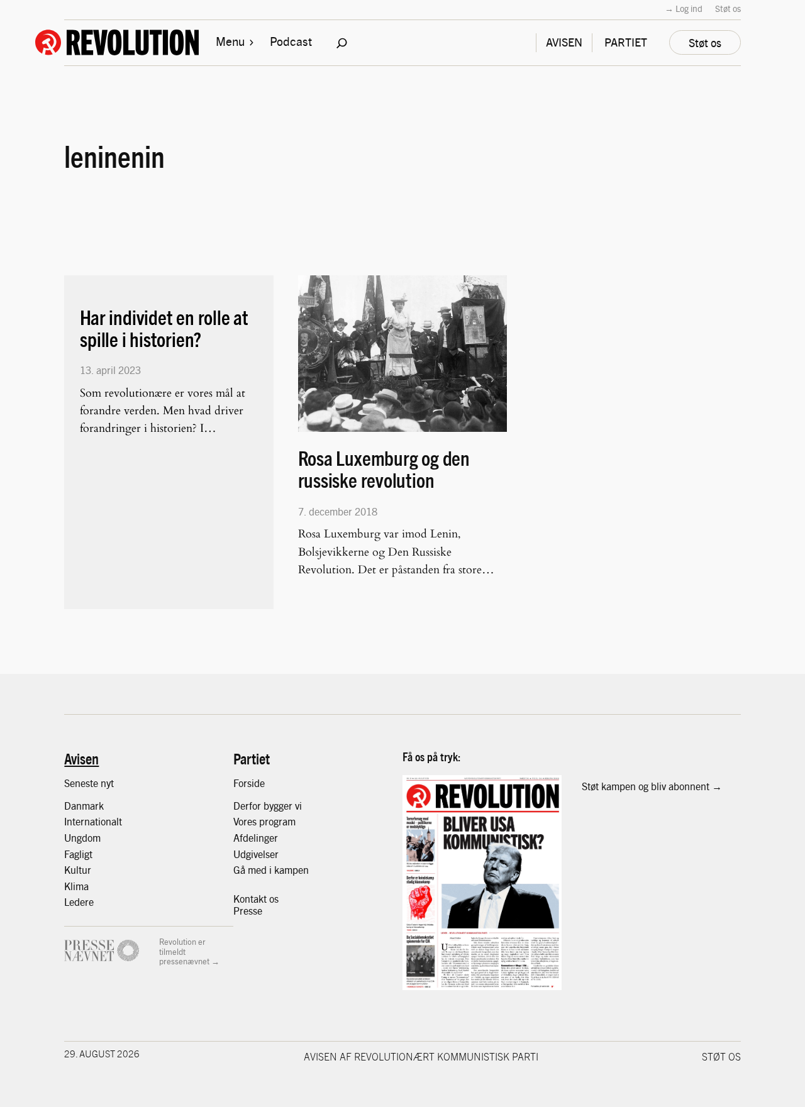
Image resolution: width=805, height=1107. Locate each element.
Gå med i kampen (271, 869)
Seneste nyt (89, 783)
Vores (246, 821)
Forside (249, 783)
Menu (230, 40)
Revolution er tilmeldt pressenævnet (184, 951)
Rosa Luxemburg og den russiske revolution (384, 469)
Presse (247, 910)
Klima (76, 886)
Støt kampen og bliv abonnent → (652, 786)
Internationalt (93, 821)
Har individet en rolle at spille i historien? (164, 328)
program (277, 821)
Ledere (79, 901)
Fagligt (78, 854)
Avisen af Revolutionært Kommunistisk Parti (421, 1056)
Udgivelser (256, 854)
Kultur (77, 869)
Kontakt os (256, 898)
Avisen (81, 758)
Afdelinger (255, 837)
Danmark (84, 805)
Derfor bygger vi (267, 805)
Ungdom (82, 837)
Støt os (728, 8)
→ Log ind (683, 8)
